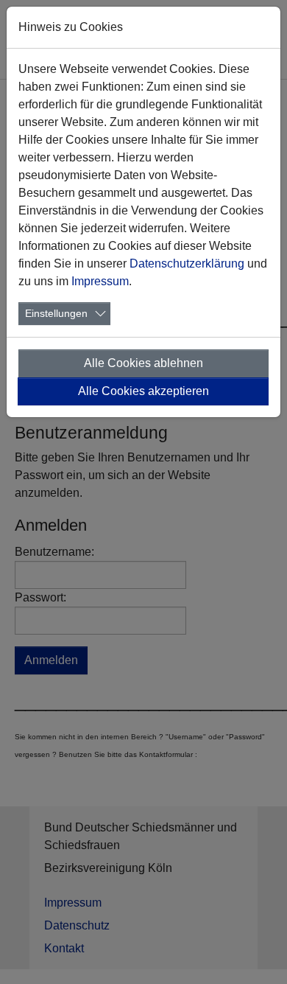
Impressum (100, 281)
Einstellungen (56, 313)
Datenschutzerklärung (187, 263)
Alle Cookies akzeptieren (143, 391)
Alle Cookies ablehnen (143, 363)
